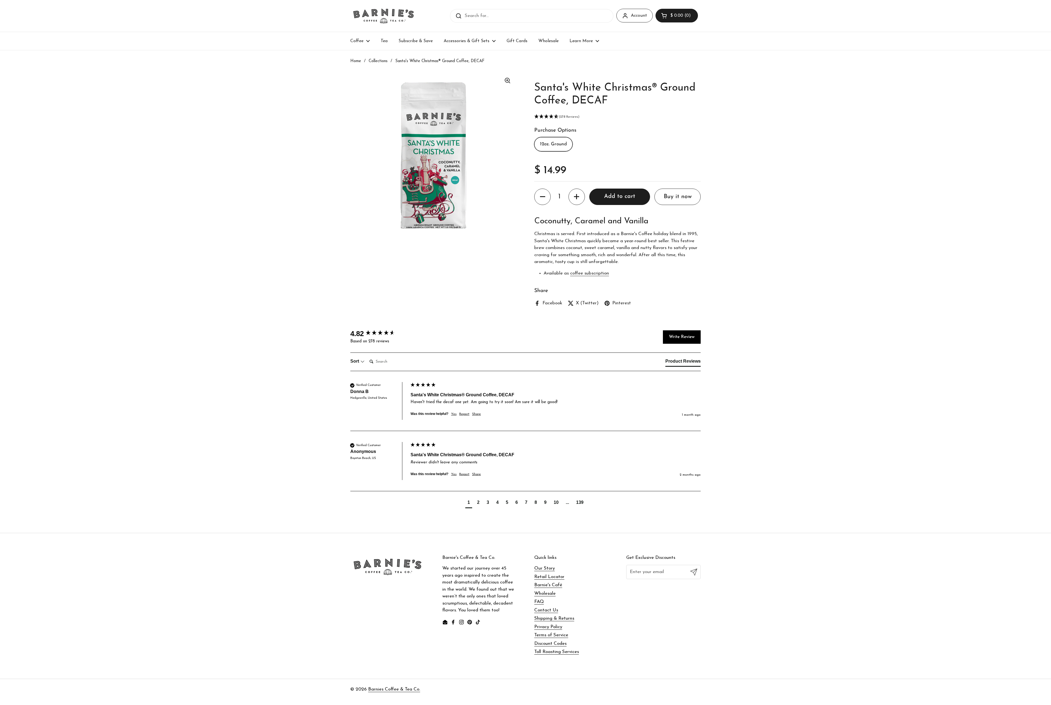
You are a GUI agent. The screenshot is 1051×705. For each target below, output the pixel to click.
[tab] (683, 362)
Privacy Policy (548, 627)
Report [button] (464, 414)
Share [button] (476, 414)
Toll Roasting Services (556, 651)
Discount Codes (550, 643)
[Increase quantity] (576, 197)
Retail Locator (549, 576)
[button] (677, 15)
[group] (379, 334)
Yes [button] (454, 414)
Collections (378, 61)
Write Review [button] (682, 337)
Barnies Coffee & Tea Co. (394, 689)
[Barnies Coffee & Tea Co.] (383, 15)
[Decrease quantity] (542, 197)
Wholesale (545, 593)
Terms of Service (551, 635)
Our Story (544, 568)
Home (355, 61)
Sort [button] (355, 361)
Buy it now (678, 197)
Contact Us (546, 610)
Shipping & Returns (554, 618)
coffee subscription (589, 273)
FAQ (539, 601)
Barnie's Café (548, 585)
